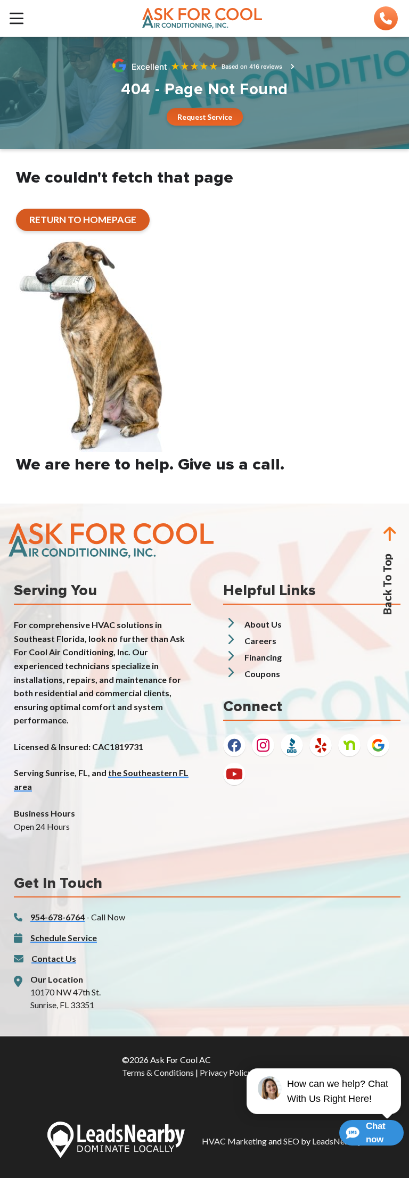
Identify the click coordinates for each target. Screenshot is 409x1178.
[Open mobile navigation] (16, 18)
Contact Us (53, 958)
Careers (260, 641)
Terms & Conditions (158, 1072)
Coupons (262, 674)
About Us (263, 624)
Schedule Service (63, 938)
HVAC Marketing (234, 1141)
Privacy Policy (226, 1072)
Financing (263, 657)
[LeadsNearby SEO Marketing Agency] (116, 1141)
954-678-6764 (57, 917)
